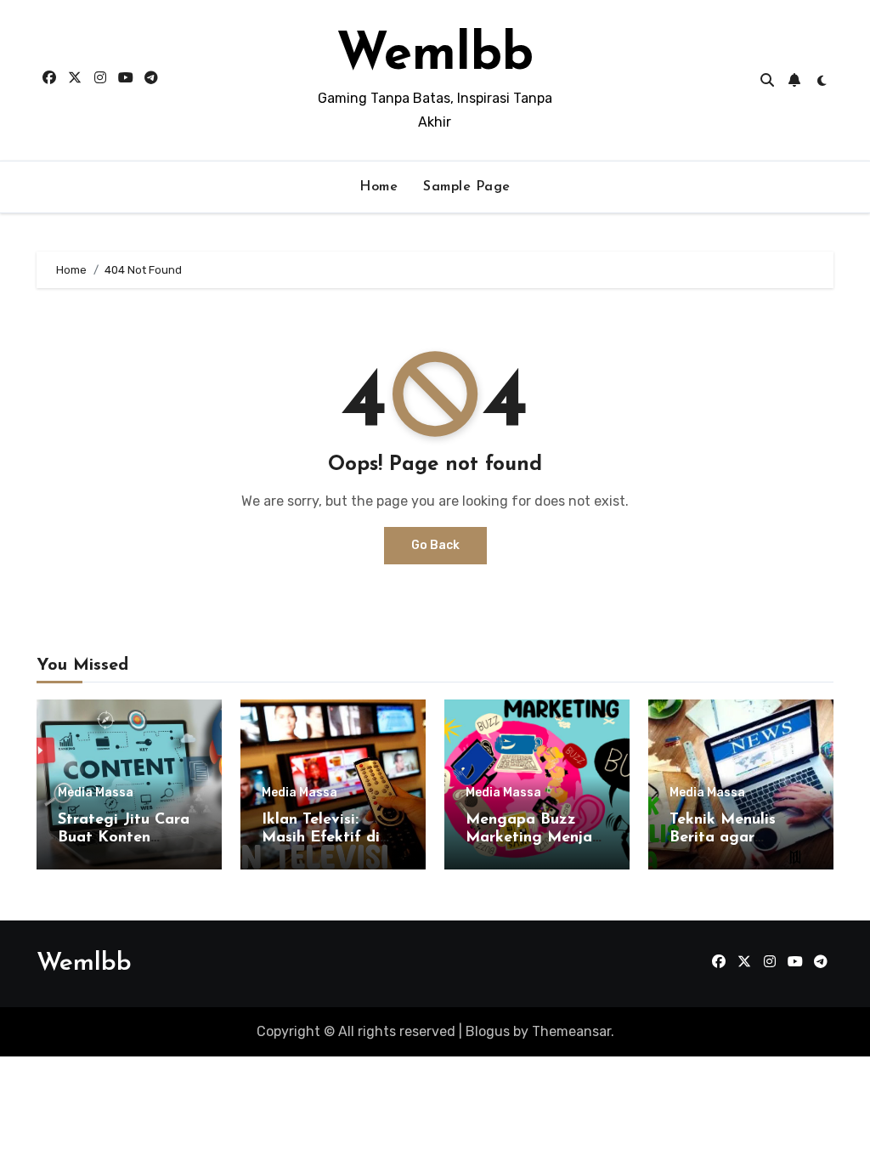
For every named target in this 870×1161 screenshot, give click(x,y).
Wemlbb (435, 56)
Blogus (488, 1031)
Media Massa (95, 793)
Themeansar (571, 1031)
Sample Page (467, 187)
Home (378, 187)
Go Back (435, 545)
